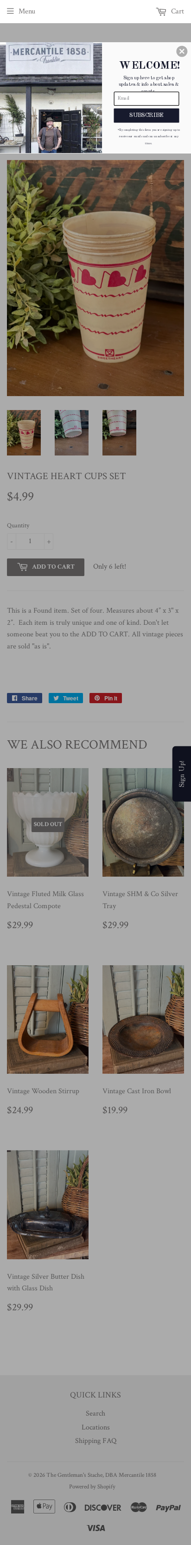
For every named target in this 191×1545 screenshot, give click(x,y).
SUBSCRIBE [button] (146, 115)
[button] (181, 51)
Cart (176, 11)
